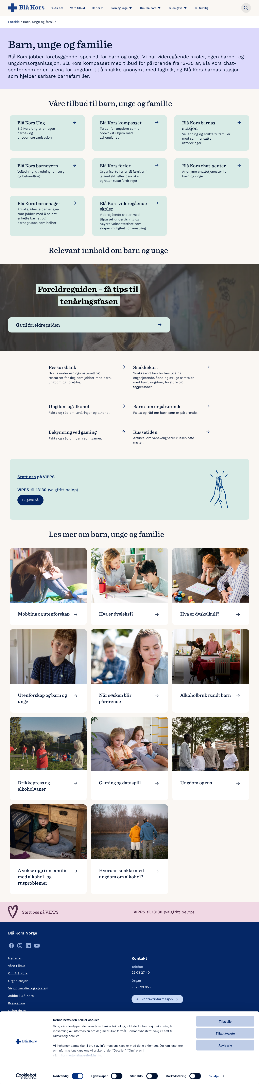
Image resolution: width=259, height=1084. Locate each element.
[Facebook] (11, 946)
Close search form (246, 8)
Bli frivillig (201, 8)
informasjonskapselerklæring (80, 1055)
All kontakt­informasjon (154, 999)
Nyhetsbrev (17, 1011)
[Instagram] (20, 946)
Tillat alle (225, 1021)
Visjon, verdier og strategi (28, 988)
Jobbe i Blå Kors (21, 996)
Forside (14, 22)
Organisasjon (18, 981)
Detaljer (214, 1076)
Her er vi (97, 8)
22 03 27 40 (141, 972)
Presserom (16, 1003)
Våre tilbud (77, 8)
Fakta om (57, 8)
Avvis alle (225, 1045)
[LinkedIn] (28, 946)
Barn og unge (119, 8)
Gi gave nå (30, 500)
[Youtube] (37, 946)
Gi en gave (176, 8)
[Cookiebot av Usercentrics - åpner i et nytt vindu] (26, 1076)
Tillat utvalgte (225, 1033)
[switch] (116, 1076)
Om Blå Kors (148, 8)
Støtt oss (26, 476)
